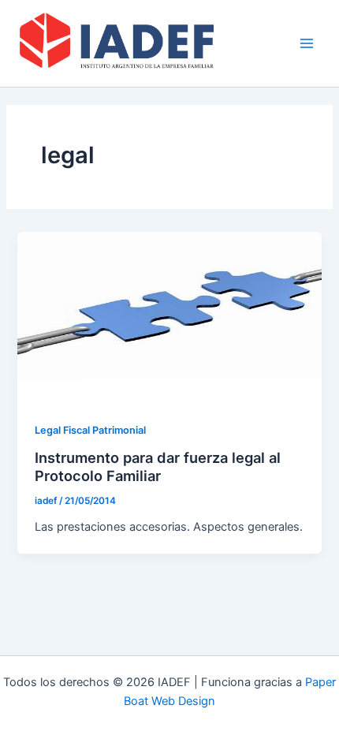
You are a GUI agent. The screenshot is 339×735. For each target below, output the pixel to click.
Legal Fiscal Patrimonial (90, 430)
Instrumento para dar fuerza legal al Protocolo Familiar (158, 467)
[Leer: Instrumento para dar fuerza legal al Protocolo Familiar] (169, 317)
